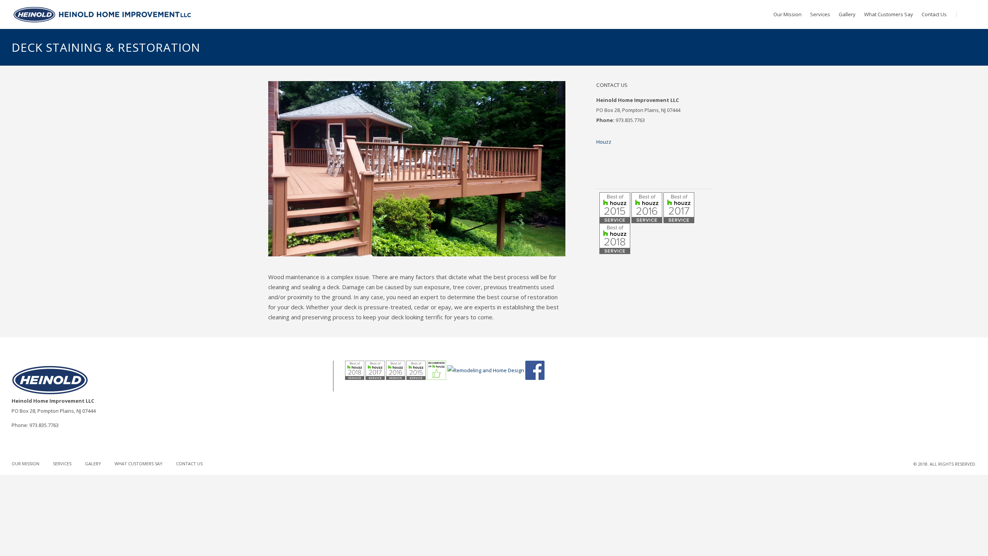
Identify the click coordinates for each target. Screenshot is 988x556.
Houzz (603, 141)
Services (820, 14)
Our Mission (787, 14)
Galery (93, 463)
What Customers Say (888, 14)
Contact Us (934, 14)
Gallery (847, 14)
